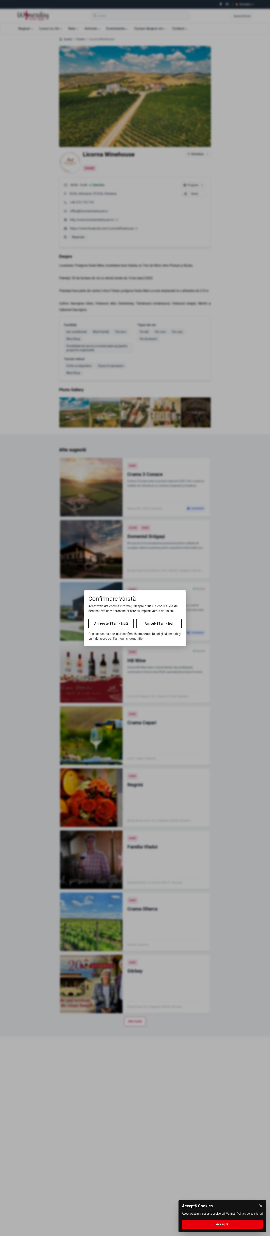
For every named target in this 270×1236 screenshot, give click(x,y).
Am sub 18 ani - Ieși (159, 623)
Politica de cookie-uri (250, 1213)
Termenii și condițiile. (128, 638)
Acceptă (222, 1224)
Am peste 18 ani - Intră (111, 623)
